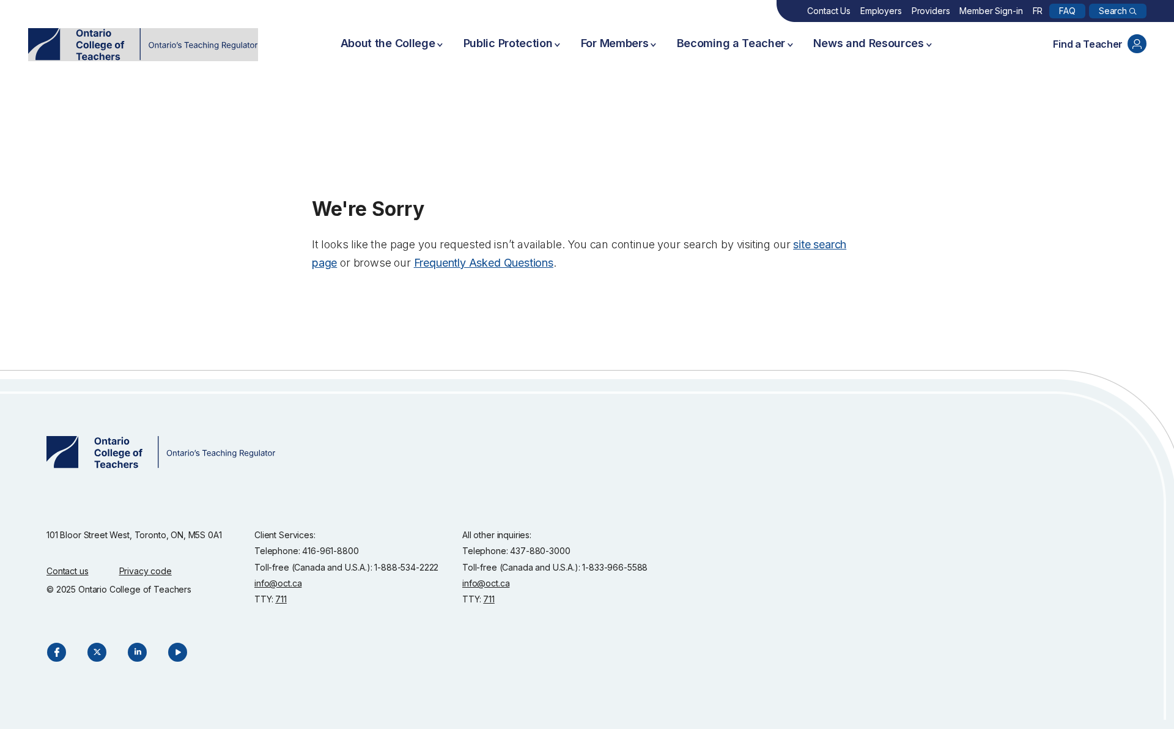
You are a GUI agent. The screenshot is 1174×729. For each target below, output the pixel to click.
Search (1113, 11)
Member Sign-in (990, 11)
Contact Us (829, 11)
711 (281, 599)
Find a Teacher (1088, 44)
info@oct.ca (277, 583)
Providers (931, 11)
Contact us (67, 571)
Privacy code (145, 571)
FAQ (1067, 11)
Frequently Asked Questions (483, 262)
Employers (881, 11)
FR (1038, 11)
